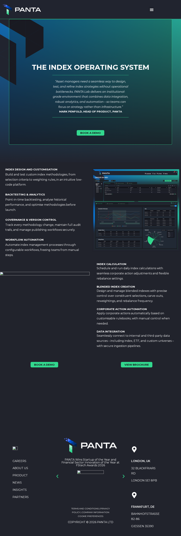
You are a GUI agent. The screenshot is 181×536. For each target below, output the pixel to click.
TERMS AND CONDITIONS (85, 508)
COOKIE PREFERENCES (90, 516)
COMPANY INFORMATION (95, 512)
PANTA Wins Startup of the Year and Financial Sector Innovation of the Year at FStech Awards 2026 (90, 462)
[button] (151, 10)
